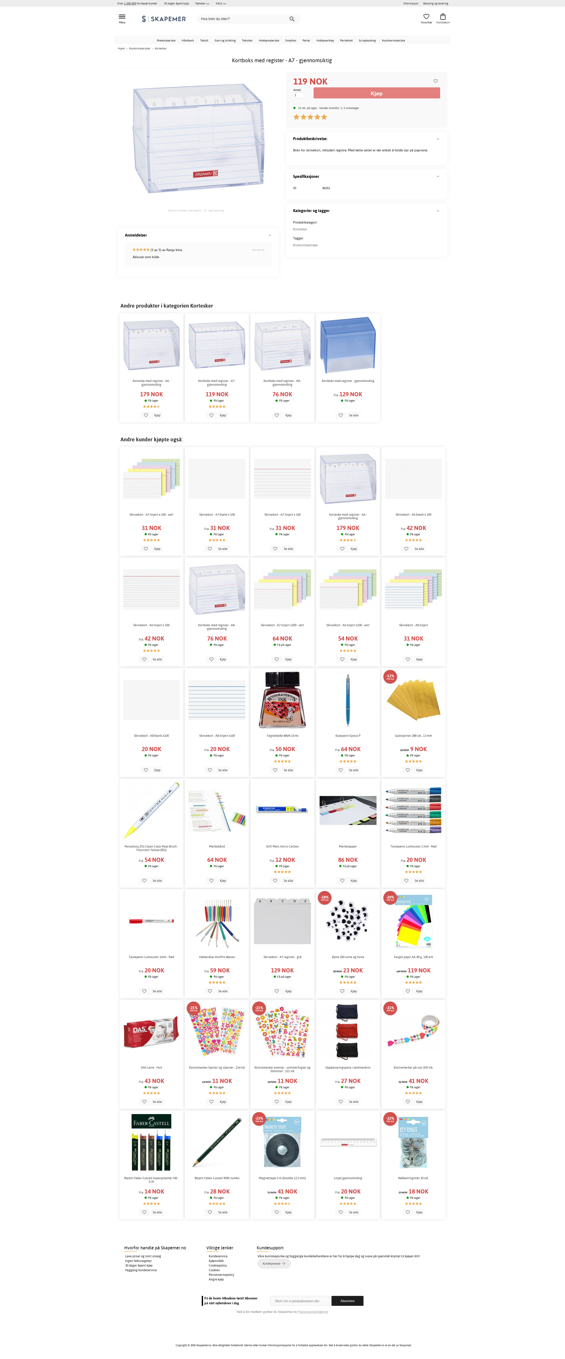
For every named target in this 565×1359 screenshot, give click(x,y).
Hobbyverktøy (325, 40)
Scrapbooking (367, 40)
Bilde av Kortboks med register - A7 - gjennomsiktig (196, 210)
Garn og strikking (225, 40)
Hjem (121, 48)
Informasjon (410, 3)
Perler (306, 40)
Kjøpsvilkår (216, 1261)
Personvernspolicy (221, 1275)
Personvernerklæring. (313, 1312)
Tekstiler (247, 40)
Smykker (290, 40)
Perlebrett (346, 40)
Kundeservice (218, 1256)
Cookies (214, 1270)
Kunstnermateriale (393, 40)
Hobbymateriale (269, 40)
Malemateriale (166, 40)
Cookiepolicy (218, 1265)
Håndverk (188, 40)
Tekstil (204, 40)
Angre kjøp (216, 1279)
